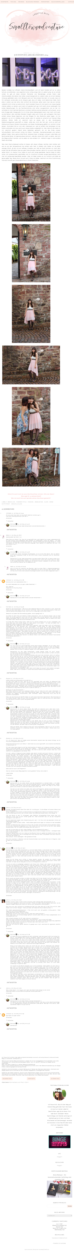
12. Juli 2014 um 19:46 (18, 607)
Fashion (31, 502)
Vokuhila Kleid (16, 504)
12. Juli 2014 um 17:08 (18, 580)
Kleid (46, 502)
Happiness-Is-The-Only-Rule (14, 588)
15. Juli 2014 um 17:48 (24, 934)
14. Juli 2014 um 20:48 (15, 900)
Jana (7, 807)
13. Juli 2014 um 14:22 (24, 595)
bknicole (12, 524)
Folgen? (59, 1157)
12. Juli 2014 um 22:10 (17, 678)
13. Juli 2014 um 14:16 (24, 552)
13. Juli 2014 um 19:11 (19, 848)
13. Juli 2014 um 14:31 (24, 643)
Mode (52, 502)
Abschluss (12, 502)
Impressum (55, 1238)
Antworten (9, 518)
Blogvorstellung (58, 1)
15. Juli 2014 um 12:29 (15, 988)
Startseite (4, 1)
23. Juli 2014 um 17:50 (18, 1013)
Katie (7, 535)
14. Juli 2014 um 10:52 (20, 566)
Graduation (39, 502)
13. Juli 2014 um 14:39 (24, 707)
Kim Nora (8, 607)
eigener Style (22, 502)
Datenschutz (63, 1238)
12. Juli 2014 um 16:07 (15, 535)
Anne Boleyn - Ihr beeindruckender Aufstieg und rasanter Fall (59, 1177)
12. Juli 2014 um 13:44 (18, 513)
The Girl (13, 1)
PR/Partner (45, 1)
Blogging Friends (32, 1)
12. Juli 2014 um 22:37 (17, 738)
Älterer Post (55, 1078)
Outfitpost (6, 504)
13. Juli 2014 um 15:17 (15, 807)
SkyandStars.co (44, 1249)
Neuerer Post (7, 1078)
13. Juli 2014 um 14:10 (24, 524)
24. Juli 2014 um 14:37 (24, 1023)
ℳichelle (8, 513)
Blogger (63, 1243)
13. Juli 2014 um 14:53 (24, 781)
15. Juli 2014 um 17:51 (24, 999)
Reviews (21, 1)
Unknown (8, 580)
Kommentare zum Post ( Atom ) (19, 1082)
